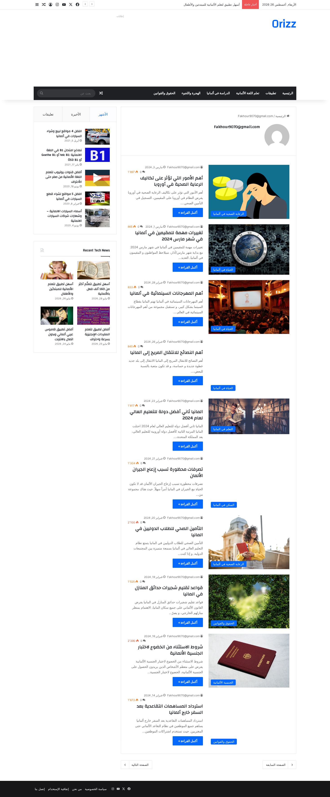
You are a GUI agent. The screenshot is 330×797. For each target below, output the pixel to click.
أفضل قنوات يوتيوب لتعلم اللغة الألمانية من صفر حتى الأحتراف (64, 177)
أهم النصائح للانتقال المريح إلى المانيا (166, 352)
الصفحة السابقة (276, 765)
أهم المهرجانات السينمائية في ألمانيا (166, 293)
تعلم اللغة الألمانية (247, 93)
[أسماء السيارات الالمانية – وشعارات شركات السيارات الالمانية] (97, 218)
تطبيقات (271, 93)
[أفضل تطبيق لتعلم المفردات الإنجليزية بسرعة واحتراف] (93, 316)
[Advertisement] (120, 50)
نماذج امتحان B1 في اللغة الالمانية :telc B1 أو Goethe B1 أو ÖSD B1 (62, 155)
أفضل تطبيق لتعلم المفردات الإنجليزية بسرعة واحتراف (97, 334)
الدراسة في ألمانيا (218, 93)
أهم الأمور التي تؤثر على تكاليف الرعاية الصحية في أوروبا (171, 181)
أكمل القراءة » (187, 212)
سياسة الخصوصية (96, 789)
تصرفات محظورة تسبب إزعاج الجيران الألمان (168, 472)
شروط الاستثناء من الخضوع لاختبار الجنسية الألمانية (170, 650)
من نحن (77, 789)
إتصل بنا (40, 789)
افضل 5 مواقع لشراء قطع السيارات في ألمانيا (64, 196)
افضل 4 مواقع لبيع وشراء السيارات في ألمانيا (64, 133)
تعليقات (48, 114)
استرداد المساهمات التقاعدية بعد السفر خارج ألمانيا (170, 709)
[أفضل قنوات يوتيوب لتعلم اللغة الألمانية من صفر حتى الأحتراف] (97, 178)
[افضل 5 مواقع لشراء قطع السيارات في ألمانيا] (97, 198)
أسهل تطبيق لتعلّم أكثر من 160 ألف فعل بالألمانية (94, 289)
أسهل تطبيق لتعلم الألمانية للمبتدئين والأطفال (212, 4)
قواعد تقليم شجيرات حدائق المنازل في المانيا (169, 591)
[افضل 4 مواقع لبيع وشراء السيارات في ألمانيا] (97, 137)
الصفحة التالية (140, 765)
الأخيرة (76, 114)
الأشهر (103, 114)
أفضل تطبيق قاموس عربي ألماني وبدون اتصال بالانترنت (59, 334)
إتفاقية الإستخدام (58, 789)
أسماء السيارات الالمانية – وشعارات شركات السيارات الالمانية (64, 216)
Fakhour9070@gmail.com (237, 127)
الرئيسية (287, 93)
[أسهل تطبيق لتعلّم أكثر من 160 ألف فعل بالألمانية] (93, 270)
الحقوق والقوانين (164, 93)
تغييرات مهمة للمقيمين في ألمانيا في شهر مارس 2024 (169, 236)
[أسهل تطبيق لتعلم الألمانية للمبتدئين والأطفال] (57, 270)
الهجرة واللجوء (191, 93)
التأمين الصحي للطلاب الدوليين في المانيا (169, 531)
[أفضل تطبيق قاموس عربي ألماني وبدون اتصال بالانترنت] (57, 316)
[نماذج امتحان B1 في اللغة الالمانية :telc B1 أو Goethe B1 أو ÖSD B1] (97, 155)
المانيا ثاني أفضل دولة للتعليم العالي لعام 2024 (166, 414)
